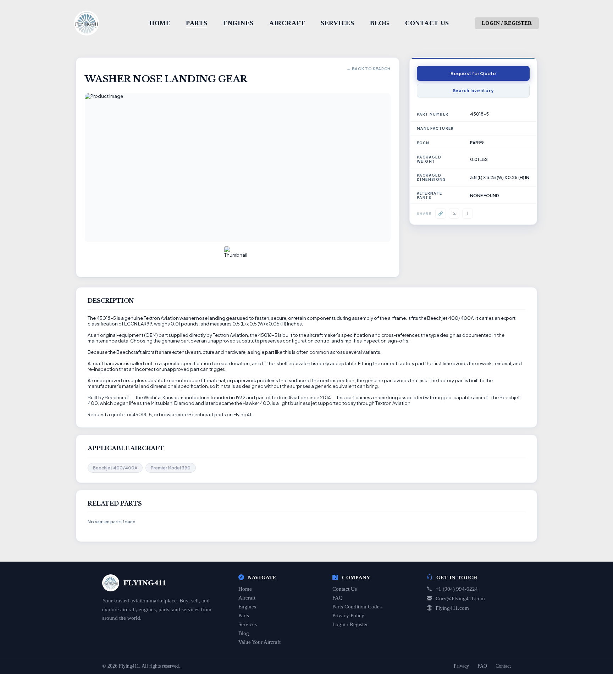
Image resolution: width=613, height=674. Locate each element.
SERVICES (337, 23)
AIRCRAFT (287, 23)
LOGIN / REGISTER (507, 23)
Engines (247, 606)
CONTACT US (427, 23)
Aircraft (246, 598)
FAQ (337, 598)
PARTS (197, 23)
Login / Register (350, 624)
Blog (243, 633)
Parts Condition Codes (357, 606)
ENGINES (238, 23)
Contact (503, 666)
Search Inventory (473, 90)
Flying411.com (452, 608)
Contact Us (344, 589)
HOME (160, 23)
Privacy (461, 666)
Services (247, 624)
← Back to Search (369, 68)
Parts (243, 615)
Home (245, 589)
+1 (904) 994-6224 (457, 589)
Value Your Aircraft (259, 642)
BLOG (380, 23)
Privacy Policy (348, 615)
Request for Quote (473, 73)
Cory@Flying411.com (460, 598)
